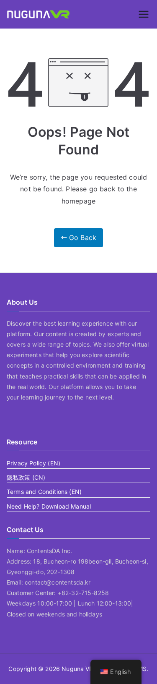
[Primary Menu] (143, 14)
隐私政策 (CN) (26, 477)
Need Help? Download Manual (49, 506)
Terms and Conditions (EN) (44, 491)
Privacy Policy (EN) (33, 463)
